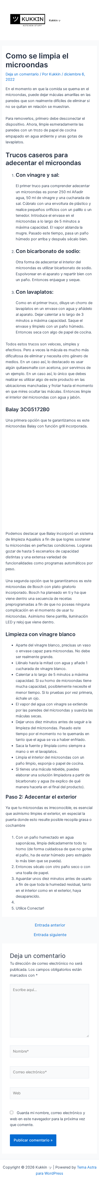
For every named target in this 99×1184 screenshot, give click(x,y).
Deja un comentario (22, 74)
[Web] (49, 1094)
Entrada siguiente (50, 935)
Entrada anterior (50, 925)
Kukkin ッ (55, 20)
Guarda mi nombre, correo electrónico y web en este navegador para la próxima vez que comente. (47, 1119)
